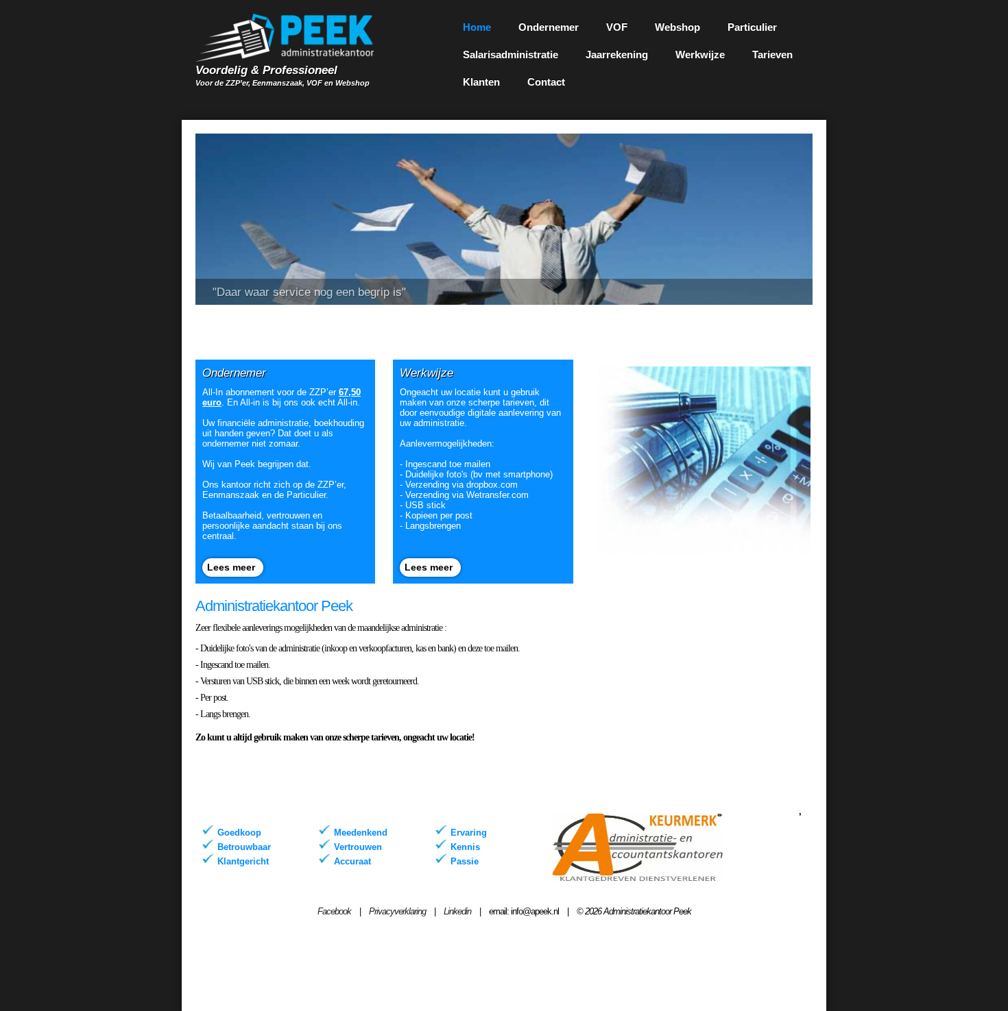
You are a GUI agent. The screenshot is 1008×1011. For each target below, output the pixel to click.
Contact (546, 82)
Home (477, 27)
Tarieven (772, 54)
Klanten (481, 82)
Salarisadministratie (510, 54)
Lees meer (231, 567)
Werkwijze (700, 54)
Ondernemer (548, 27)
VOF (616, 27)
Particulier (752, 27)
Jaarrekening (617, 54)
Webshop (677, 27)
